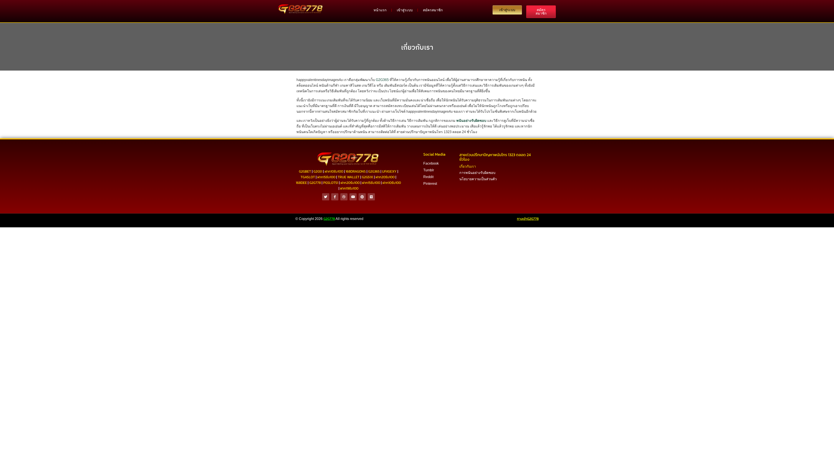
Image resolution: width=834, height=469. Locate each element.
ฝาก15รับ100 (326, 177)
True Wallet (348, 177)
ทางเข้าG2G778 (528, 218)
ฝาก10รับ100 (334, 171)
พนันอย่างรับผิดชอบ (471, 120)
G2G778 (329, 218)
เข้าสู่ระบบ (405, 10)
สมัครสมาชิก (433, 10)
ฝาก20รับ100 (385, 177)
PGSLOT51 (330, 182)
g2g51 (317, 171)
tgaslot (308, 177)
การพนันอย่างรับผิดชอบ (477, 173)
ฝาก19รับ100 (349, 188)
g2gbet (305, 171)
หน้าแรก (380, 10)
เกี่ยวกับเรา (417, 47)
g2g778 (315, 182)
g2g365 (374, 171)
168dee (301, 182)
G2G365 (382, 80)
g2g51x (367, 177)
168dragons (356, 171)
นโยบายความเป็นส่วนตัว (478, 179)
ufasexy (389, 171)
